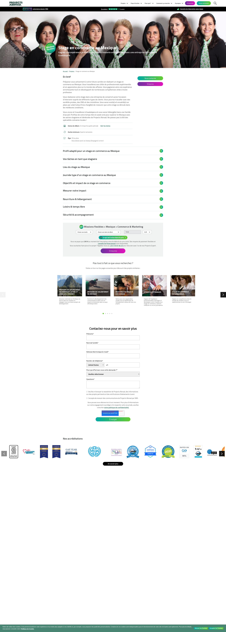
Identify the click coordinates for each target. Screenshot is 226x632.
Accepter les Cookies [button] (216, 628)
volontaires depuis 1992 (40, 9)
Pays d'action (135, 3)
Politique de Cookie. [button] (27, 629)
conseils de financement (107, 243)
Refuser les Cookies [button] (201, 628)
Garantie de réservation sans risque (191, 9)
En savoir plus (113, 463)
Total (127, 232)
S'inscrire (190, 3)
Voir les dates (105, 126)
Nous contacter (204, 3)
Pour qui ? (148, 3)
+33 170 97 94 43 (116, 245)
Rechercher (216, 3)
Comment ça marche (163, 3)
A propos (178, 3)
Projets (123, 3)
